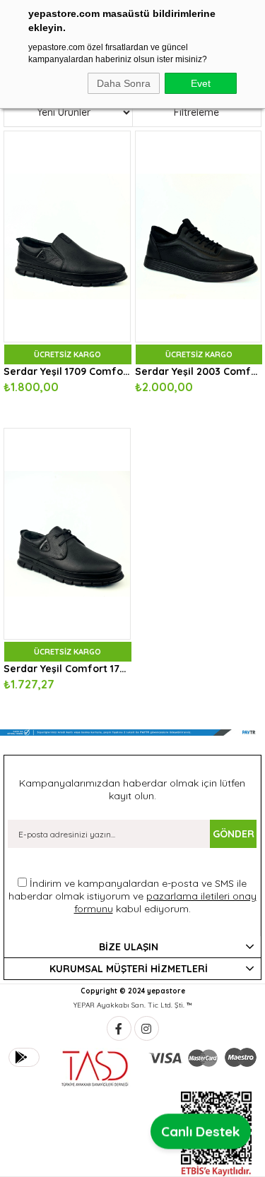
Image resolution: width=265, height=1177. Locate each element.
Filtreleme (196, 112)
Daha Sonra (124, 83)
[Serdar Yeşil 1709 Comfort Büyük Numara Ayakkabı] (67, 236)
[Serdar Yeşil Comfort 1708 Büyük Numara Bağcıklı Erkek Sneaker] (67, 534)
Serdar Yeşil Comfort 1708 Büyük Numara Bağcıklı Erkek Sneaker (67, 668)
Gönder (233, 834)
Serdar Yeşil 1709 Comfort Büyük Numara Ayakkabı (67, 371)
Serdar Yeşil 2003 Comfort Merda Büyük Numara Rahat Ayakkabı (198, 371)
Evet (201, 83)
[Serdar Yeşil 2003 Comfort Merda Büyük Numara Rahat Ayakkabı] (198, 236)
